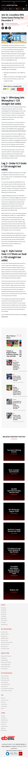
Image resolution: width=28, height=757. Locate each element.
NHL (11, 60)
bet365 (4, 67)
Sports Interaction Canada (6, 642)
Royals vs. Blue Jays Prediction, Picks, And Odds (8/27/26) (17, 378)
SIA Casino (3, 724)
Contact (3, 708)
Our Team (3, 702)
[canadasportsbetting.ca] (9, 5)
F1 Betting (3, 622)
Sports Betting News (5, 664)
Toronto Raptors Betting (6, 690)
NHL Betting (3, 610)
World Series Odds (5, 680)
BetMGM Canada (4, 638)
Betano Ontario (4, 646)
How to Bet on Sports (5, 666)
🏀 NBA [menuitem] (17, 9)
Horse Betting (4, 620)
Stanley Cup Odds (5, 678)
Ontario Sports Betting (6, 662)
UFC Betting (3, 612)
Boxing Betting (4, 624)
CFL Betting (3, 616)
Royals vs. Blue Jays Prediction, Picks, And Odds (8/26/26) (17, 417)
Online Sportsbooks (5, 684)
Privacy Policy (4, 704)
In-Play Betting (4, 668)
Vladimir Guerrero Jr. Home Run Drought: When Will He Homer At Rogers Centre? (17, 391)
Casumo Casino (4, 726)
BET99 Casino (4, 730)
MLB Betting (3, 618)
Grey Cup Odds (4, 682)
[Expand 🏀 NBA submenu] (20, 9)
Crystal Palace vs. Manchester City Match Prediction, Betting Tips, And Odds (17, 405)
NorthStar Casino (4, 720)
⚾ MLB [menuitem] (24, 9)
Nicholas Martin (13, 23)
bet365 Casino (4, 722)
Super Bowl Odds (5, 676)
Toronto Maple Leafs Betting (7, 688)
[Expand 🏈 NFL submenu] (13, 9)
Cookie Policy (4, 706)
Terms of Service (4, 700)
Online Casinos (4, 686)
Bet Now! (20, 89)
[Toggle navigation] (26, 5)
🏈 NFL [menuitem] (10, 9)
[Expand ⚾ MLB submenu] (27, 9)
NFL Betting (3, 608)
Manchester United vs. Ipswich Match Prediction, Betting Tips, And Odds (16, 366)
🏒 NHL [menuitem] (3, 9)
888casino (3, 728)
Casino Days (3, 718)
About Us (3, 698)
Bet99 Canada (4, 636)
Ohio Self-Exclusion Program (14, 750)
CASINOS (3, 716)
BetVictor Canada (5, 634)
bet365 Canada (4, 632)
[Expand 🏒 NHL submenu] (6, 9)
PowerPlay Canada (5, 648)
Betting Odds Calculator (6, 656)
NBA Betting (3, 614)
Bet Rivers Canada (5, 644)
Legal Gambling (4, 660)
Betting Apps (4, 658)
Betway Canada (4, 640)
